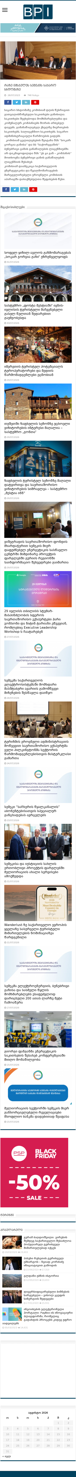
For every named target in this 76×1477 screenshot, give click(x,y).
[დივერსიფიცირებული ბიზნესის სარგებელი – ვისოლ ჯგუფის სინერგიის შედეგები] (12, 1296)
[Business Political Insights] (38, 11)
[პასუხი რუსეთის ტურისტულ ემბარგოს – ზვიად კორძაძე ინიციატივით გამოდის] (12, 1263)
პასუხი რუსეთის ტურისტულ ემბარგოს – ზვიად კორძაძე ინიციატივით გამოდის (44, 1262)
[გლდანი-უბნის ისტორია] (12, 1280)
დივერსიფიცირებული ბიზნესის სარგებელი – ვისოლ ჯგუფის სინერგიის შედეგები (46, 1295)
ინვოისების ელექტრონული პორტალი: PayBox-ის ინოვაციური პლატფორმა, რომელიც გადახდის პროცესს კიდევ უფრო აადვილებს (37, 1316)
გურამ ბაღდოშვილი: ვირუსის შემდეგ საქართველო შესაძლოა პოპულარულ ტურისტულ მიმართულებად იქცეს (47, 1243)
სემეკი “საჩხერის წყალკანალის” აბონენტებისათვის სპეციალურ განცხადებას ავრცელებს (32, 811)
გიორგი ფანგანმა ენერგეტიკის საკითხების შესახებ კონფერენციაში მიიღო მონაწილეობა (34, 1055)
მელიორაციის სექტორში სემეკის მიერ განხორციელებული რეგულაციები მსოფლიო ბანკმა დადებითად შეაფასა (36, 1112)
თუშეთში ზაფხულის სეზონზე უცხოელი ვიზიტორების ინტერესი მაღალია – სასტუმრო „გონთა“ (37, 428)
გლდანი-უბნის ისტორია (41, 1275)
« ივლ (6, 1456)
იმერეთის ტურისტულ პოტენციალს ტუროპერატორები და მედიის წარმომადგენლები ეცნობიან (33, 371)
